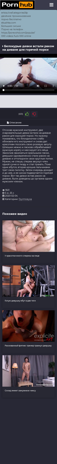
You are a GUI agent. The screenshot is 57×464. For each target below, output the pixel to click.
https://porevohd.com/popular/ (18, 32)
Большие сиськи (11, 26)
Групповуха (25, 199)
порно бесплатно (11, 19)
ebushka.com (8, 22)
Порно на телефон (12, 29)
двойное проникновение (16, 16)
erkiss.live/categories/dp (14, 12)
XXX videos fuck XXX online (16, 36)
